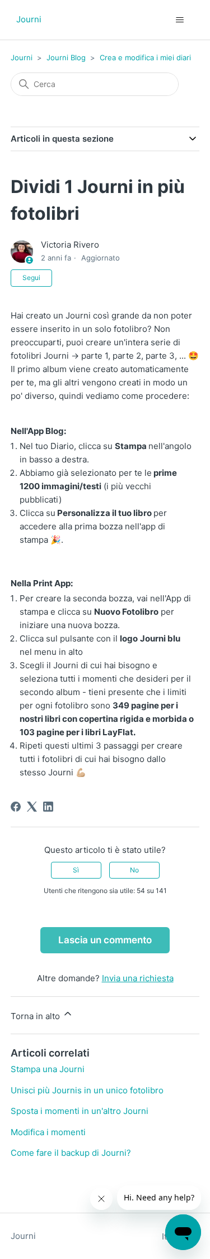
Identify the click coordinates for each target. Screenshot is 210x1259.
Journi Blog (66, 57)
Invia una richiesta (138, 978)
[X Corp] (32, 807)
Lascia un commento (105, 940)
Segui (31, 277)
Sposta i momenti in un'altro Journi (79, 1111)
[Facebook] (16, 807)
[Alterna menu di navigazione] (179, 20)
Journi (21, 57)
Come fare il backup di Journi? (71, 1152)
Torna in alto (36, 1016)
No (134, 870)
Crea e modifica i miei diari (145, 57)
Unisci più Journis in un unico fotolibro (87, 1090)
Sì (76, 870)
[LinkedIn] (48, 807)
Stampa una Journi (48, 1069)
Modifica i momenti (48, 1132)
